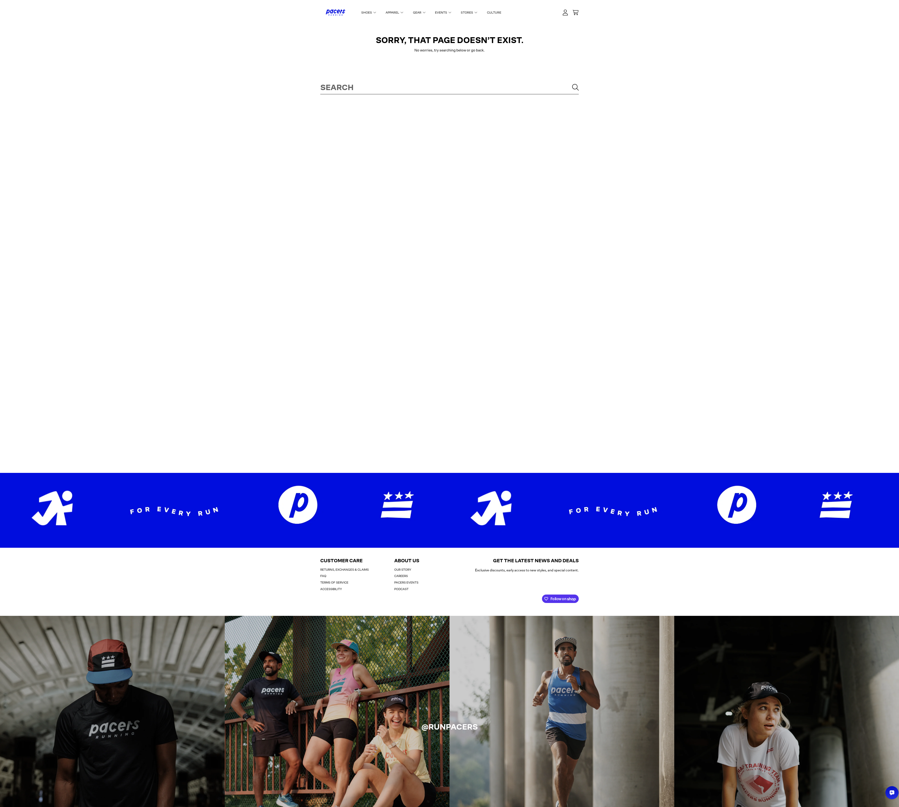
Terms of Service (334, 582)
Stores (467, 12)
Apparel (393, 12)
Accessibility (331, 589)
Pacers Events (406, 582)
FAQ (323, 576)
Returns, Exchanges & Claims (344, 569)
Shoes (367, 12)
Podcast (401, 589)
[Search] (575, 87)
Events (441, 12)
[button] (575, 12)
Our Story (402, 569)
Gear (417, 12)
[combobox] (449, 87)
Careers (401, 576)
